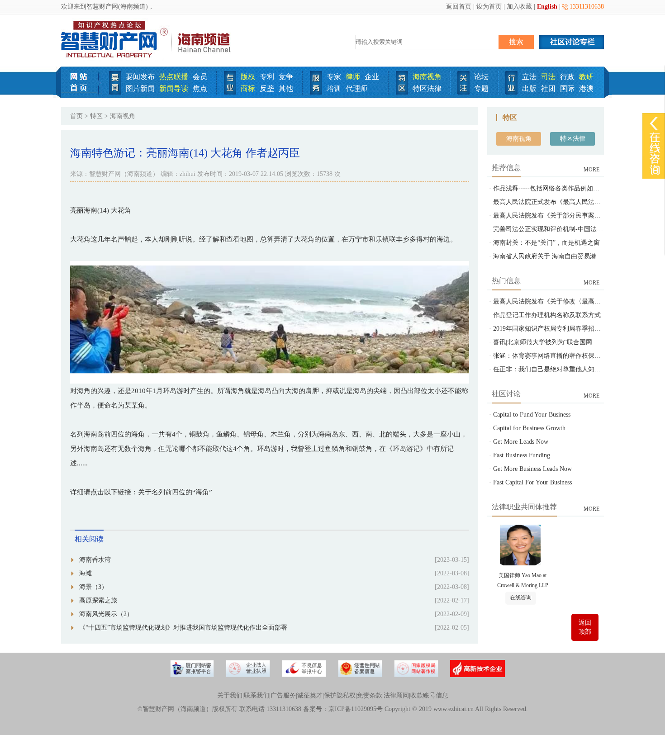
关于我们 (229, 695)
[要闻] (115, 92)
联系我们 (256, 695)
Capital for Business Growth (529, 428)
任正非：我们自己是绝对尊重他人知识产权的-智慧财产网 (573, 369)
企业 (372, 77)
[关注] (463, 92)
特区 (96, 116)
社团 (548, 88)
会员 (200, 77)
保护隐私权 (340, 695)
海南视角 (427, 77)
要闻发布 (140, 77)
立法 (529, 77)
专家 (334, 77)
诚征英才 (310, 695)
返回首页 (458, 6)
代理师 (356, 88)
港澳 (586, 88)
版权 (248, 77)
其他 (286, 88)
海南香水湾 (95, 559)
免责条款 (369, 695)
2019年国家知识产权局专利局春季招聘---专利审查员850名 (574, 328)
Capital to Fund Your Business (531, 414)
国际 (567, 88)
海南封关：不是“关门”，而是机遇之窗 (546, 242)
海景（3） (93, 586)
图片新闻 (140, 88)
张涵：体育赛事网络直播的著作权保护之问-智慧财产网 (570, 355)
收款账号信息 (429, 695)
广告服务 (283, 695)
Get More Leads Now (520, 441)
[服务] (316, 92)
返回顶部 (585, 627)
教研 (586, 77)
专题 (481, 88)
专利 (267, 77)
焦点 (200, 88)
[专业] (230, 92)
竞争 (286, 77)
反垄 (267, 88)
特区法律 (427, 88)
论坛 (481, 77)
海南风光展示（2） (106, 614)
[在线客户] (653, 123)
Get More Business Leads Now (532, 468)
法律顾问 (396, 695)
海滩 (85, 573)
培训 (334, 88)
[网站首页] (81, 96)
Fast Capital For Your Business (532, 482)
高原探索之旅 (98, 600)
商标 (248, 88)
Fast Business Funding (521, 455)
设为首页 (489, 6)
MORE (591, 169)
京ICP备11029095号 (355, 709)
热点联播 (173, 77)
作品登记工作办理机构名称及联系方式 (547, 315)
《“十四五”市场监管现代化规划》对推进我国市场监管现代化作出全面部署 (183, 627)
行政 (567, 77)
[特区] (402, 92)
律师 (353, 77)
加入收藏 (519, 6)
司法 (548, 77)
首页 (76, 116)
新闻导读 (173, 88)
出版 (529, 88)
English (547, 6)
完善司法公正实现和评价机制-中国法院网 (551, 229)
